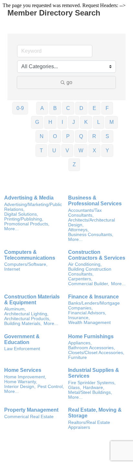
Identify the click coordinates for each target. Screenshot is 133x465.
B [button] (55, 108)
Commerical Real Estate (29, 416)
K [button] (86, 122)
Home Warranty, (20, 381)
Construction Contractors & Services (96, 255)
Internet (12, 269)
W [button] (80, 150)
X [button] (94, 150)
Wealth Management (89, 322)
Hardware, (93, 387)
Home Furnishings (91, 336)
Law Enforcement (22, 348)
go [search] (69, 82)
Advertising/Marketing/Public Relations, (33, 207)
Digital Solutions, (21, 214)
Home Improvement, (25, 376)
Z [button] (74, 164)
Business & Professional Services (95, 200)
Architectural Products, (27, 318)
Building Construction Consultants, (89, 271)
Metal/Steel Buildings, (90, 392)
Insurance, (79, 317)
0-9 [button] (20, 108)
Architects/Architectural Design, (91, 222)
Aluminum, (15, 309)
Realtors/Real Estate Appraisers (89, 425)
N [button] (42, 136)
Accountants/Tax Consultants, (85, 213)
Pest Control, (50, 386)
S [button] (107, 136)
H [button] (50, 122)
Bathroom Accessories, (91, 347)
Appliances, (80, 343)
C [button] (68, 108)
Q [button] (81, 136)
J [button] (73, 122)
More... (11, 228)
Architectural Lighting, (26, 313)
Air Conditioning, (85, 264)
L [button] (98, 122)
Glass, (74, 387)
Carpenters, (80, 278)
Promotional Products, (26, 224)
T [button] (41, 150)
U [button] (54, 150)
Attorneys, (78, 229)
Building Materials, (23, 323)
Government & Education (22, 339)
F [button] (107, 108)
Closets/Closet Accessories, (96, 352)
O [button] (55, 136)
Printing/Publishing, (23, 219)
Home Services (22, 370)
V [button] (67, 150)
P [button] (68, 136)
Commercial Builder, (88, 283)
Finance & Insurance (93, 296)
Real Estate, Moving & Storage (95, 412)
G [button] (37, 122)
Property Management (31, 410)
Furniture (77, 357)
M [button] (111, 122)
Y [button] (107, 150)
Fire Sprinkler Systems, (92, 382)
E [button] (94, 108)
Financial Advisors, (87, 312)
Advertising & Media (29, 197)
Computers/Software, (25, 264)
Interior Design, (20, 386)
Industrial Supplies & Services (93, 373)
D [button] (81, 108)
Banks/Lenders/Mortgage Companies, (94, 305)
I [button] (62, 122)
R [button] (94, 136)
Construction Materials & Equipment (32, 299)
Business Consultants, (90, 234)
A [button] (42, 108)
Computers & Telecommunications (29, 255)
